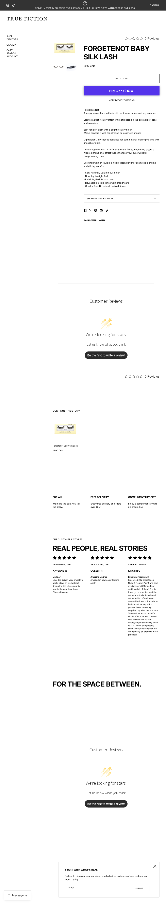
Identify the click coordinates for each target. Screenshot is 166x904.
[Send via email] (101, 210)
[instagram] (8, 5)
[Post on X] (90, 210)
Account (12, 56)
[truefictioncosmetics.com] (26, 19)
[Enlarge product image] (65, 47)
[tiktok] (13, 5)
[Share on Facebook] (85, 210)
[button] (107, 210)
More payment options (121, 100)
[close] (155, 866)
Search (11, 53)
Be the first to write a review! (106, 355)
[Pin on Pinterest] (95, 210)
